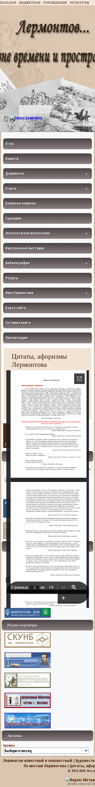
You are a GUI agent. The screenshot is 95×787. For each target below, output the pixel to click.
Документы (15, 173)
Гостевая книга (18, 322)
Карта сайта (16, 307)
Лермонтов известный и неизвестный (37, 760)
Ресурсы (12, 277)
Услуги (11, 188)
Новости (12, 158)
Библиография (18, 262)
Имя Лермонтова (20, 292)
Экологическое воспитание (28, 233)
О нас (10, 143)
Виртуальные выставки (25, 248)
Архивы (9, 745)
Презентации (16, 337)
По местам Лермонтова (45, 765)
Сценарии (14, 218)
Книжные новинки (21, 203)
